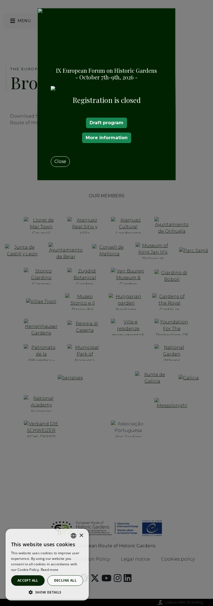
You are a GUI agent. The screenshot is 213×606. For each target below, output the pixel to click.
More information (107, 137)
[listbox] (73, 535)
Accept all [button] (27, 580)
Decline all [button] (65, 580)
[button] (47, 592)
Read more (50, 569)
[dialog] (47, 564)
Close (60, 161)
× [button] (81, 536)
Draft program (106, 122)
